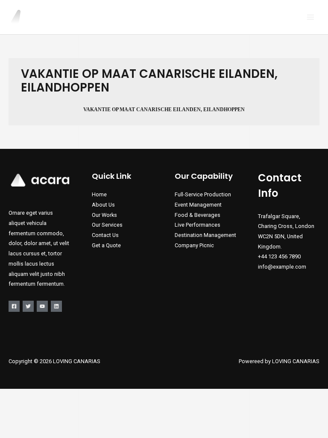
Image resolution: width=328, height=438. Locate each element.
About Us (103, 204)
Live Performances (197, 225)
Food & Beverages (197, 215)
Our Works (104, 215)
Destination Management (205, 235)
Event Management (198, 204)
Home (99, 194)
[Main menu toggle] (311, 17)
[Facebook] (14, 306)
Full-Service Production (203, 194)
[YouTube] (42, 306)
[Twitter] (28, 306)
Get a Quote (106, 245)
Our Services (107, 225)
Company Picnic (194, 245)
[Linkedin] (56, 306)
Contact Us (105, 235)
